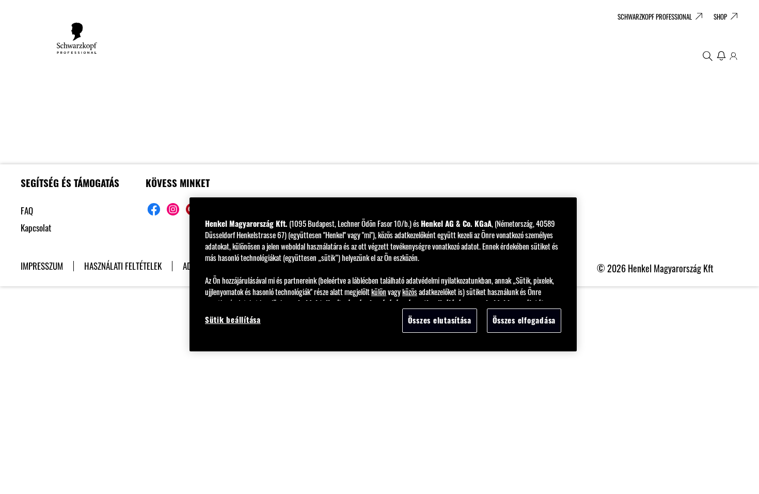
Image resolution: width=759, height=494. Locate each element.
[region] (383, 274)
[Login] (733, 55)
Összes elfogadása (524, 320)
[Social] (154, 209)
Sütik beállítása (233, 319)
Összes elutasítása (439, 320)
